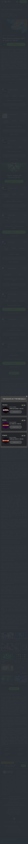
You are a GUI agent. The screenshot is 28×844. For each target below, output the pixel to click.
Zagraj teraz (16, 411)
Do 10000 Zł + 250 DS (15, 424)
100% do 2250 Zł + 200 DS (16, 439)
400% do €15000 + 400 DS (16, 408)
